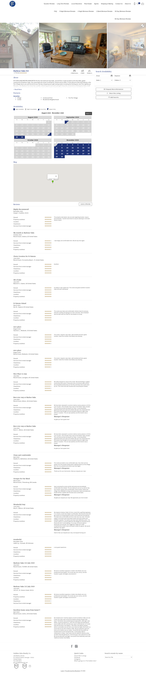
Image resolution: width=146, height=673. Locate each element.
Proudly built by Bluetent (72, 671)
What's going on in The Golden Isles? (85, 661)
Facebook (71, 646)
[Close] (56, 176)
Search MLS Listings (80, 656)
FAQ (55, 11)
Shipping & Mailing (107, 3)
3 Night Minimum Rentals (67, 11)
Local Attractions (76, 3)
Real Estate (88, 3)
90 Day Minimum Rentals (123, 19)
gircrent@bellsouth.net (20, 662)
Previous (3, 45)
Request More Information (114, 89)
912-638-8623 (17, 661)
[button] (53, 181)
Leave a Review (85, 204)
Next (142, 45)
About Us (128, 3)
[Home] (13, 4)
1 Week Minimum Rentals (104, 11)
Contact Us (119, 3)
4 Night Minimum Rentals (86, 11)
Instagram (76, 646)
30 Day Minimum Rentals (123, 11)
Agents (96, 3)
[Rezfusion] (30, 666)
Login (62, 671)
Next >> (88, 114)
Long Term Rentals (63, 3)
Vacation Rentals (49, 3)
